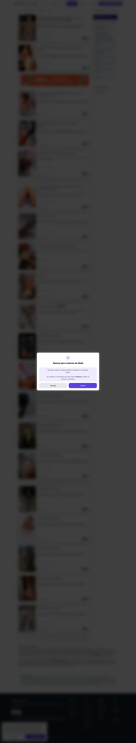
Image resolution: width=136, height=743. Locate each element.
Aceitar (82, 385)
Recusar (53, 385)
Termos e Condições (68, 379)
